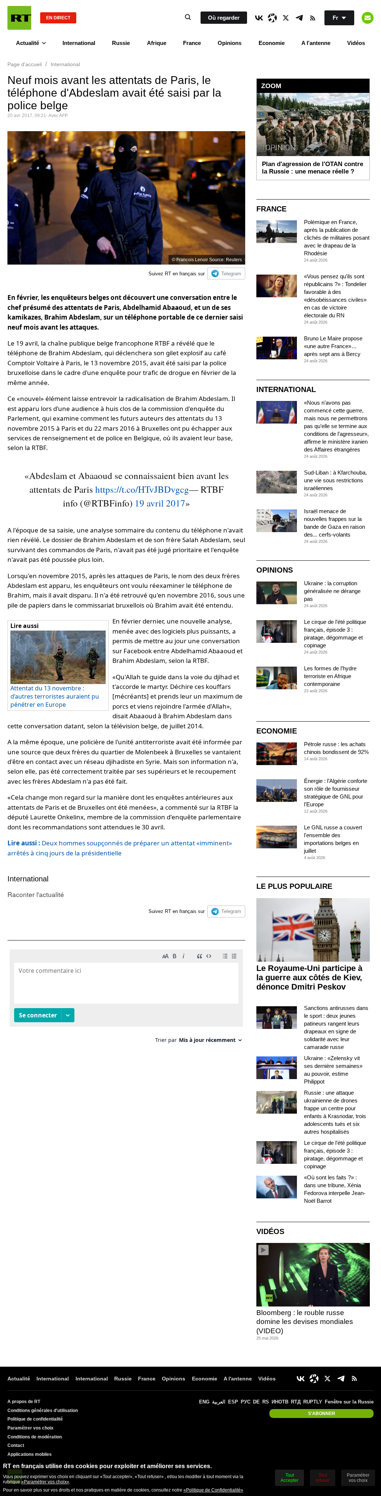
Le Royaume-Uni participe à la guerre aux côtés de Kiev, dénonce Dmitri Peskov (309, 977)
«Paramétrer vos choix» (45, 1481)
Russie (121, 43)
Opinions (229, 43)
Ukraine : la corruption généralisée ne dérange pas (332, 591)
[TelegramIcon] (299, 18)
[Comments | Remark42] (126, 999)
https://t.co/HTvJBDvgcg (142, 489)
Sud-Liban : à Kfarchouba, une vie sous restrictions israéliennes (335, 480)
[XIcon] (286, 18)
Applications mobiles (29, 1454)
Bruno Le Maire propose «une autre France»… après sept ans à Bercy (333, 346)
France (192, 43)
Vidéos (356, 43)
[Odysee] (272, 18)
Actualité (27, 43)
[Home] (19, 18)
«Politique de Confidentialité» (213, 1490)
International (79, 43)
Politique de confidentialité (35, 1419)
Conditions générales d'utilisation (42, 1410)
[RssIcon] (312, 18)
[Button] (368, 18)
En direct (58, 17)
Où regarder (224, 17)
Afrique (156, 43)
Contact (15, 1445)
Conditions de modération (34, 1437)
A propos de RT (23, 1401)
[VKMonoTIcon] (259, 18)
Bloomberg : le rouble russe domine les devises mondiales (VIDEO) (304, 1322)
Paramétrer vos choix (30, 1428)
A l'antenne (315, 43)
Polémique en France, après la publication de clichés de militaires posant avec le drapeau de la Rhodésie (336, 237)
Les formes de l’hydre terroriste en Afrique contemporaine (330, 676)
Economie (272, 43)
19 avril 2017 (160, 503)
